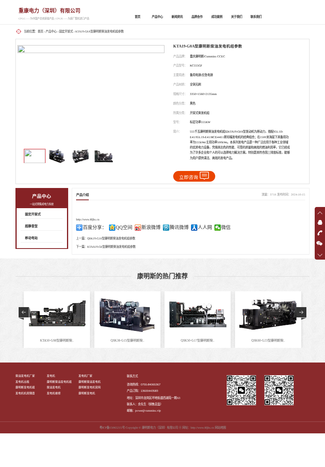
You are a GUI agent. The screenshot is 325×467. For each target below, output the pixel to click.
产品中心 (157, 17)
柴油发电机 (54, 387)
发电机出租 (22, 381)
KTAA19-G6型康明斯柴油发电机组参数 (111, 247)
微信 (226, 227)
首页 (137, 17)
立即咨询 (188, 177)
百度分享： (95, 227)
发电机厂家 (85, 375)
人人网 (205, 227)
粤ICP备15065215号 (112, 427)
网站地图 (220, 427)
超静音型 (31, 226)
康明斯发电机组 (25, 387)
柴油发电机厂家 (25, 375)
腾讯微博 (179, 227)
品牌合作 (197, 17)
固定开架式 (66, 31)
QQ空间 (124, 227)
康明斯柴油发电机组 (59, 381)
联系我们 (256, 17)
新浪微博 (151, 227)
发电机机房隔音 (25, 393)
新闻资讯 (177, 17)
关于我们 (236, 17)
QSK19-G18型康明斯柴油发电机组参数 (111, 238)
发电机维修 (54, 393)
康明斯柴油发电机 (89, 381)
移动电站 (31, 238)
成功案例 (216, 17)
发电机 (51, 375)
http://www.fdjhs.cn (87, 219)
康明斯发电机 (86, 393)
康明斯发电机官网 (89, 387)
